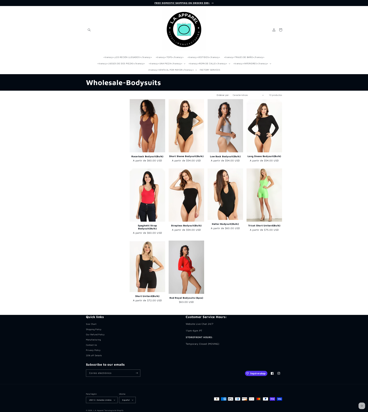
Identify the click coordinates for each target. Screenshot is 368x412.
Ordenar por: (223, 95)
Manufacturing (93, 339)
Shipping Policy (93, 329)
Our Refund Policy (95, 334)
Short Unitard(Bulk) (147, 296)
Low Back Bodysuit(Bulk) (225, 156)
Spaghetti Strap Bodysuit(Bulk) (147, 227)
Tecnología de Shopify (113, 410)
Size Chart (91, 324)
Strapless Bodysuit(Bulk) (186, 225)
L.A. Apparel (98, 410)
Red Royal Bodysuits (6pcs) (186, 297)
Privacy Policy (93, 350)
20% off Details (94, 355)
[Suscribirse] (136, 373)
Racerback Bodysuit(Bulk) (147, 156)
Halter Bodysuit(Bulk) (225, 223)
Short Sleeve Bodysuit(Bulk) (186, 156)
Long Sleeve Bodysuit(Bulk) (264, 156)
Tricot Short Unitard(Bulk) (264, 225)
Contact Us (91, 345)
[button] (89, 30)
